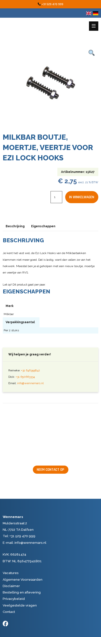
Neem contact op (50, 469)
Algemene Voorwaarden (22, 579)
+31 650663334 (25, 377)
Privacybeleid (14, 599)
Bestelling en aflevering (22, 592)
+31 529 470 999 (52, 4)
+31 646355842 (30, 370)
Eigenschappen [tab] (43, 226)
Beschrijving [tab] (15, 226)
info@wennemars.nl (30, 383)
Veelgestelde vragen (20, 605)
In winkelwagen (81, 197)
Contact (9, 612)
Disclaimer (11, 586)
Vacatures (11, 573)
